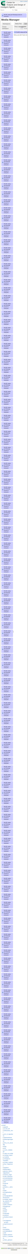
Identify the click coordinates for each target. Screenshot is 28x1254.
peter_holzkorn (8, 1204)
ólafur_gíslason (8, 1240)
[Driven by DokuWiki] (14, 1249)
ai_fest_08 (7, 1128)
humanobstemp (8, 1178)
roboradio (6, 1213)
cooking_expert (8, 1155)
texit (5, 1227)
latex (5, 1190)
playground (7, 1206)
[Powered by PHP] (11, 1248)
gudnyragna (7, 1169)
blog (5, 1146)
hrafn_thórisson (8, 1176)
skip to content (23, 1)
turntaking (6, 1229)
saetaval (6, 1215)
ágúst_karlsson (8, 1234)
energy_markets (8, 1162)
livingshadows (8, 1192)
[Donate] (4, 1248)
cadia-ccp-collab (8, 1153)
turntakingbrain (8, 1231)
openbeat (6, 1203)
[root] (4, 1125)
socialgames (7, 1220)
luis (5, 1194)
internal (6, 1183)
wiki (5, 1233)
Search (13, 10)
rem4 (5, 1211)
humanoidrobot (8, 1180)
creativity (6, 1157)
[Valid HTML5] (17, 1248)
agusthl (6, 1127)
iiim (5, 1181)
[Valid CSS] (24, 1248)
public (5, 1210)
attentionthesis (8, 1137)
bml (5, 1148)
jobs (5, 1185)
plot (5, 1208)
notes (6, 1222)
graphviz (6, 1167)
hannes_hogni (8, 1174)
